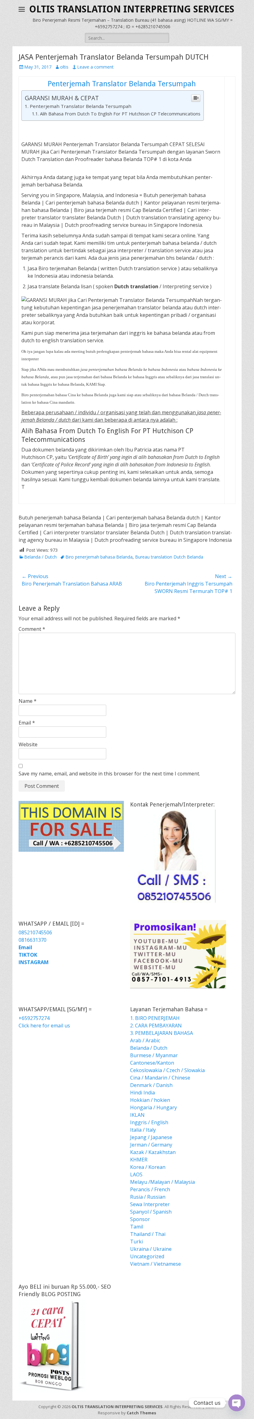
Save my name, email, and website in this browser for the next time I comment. (109, 773)
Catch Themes (141, 1413)
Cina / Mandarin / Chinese (160, 1077)
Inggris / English (149, 1122)
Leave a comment (95, 67)
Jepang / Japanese (151, 1137)
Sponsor (140, 1219)
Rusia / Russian (147, 1196)
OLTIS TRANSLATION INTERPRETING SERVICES (131, 9)
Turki (136, 1241)
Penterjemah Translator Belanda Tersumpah (122, 83)
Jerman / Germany (151, 1144)
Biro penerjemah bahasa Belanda (99, 557)
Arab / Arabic (145, 1040)
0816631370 (32, 939)
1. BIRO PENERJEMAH (155, 1018)
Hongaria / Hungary (153, 1107)
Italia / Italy (143, 1129)
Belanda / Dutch (40, 557)
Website (28, 744)
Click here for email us (44, 1025)
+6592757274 (34, 1018)
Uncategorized (147, 1256)
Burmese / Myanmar (154, 1055)
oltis (64, 67)
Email (27, 722)
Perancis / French (150, 1189)
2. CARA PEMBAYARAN (156, 1025)
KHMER (138, 1159)
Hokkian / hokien (150, 1100)
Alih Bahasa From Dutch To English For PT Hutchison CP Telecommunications (120, 114)
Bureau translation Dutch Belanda (169, 557)
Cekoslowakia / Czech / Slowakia (167, 1070)
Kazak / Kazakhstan (153, 1152)
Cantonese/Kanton (152, 1062)
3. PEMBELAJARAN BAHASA (161, 1033)
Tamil (136, 1226)
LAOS (136, 1174)
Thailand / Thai (147, 1234)
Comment (32, 629)
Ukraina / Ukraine (151, 1249)
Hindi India (142, 1092)
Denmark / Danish (151, 1085)
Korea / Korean (147, 1167)
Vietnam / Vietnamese (155, 1263)
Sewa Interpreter (150, 1204)
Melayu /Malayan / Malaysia (162, 1182)
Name (28, 701)
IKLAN (137, 1114)
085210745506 (35, 932)
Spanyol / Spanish (151, 1211)
